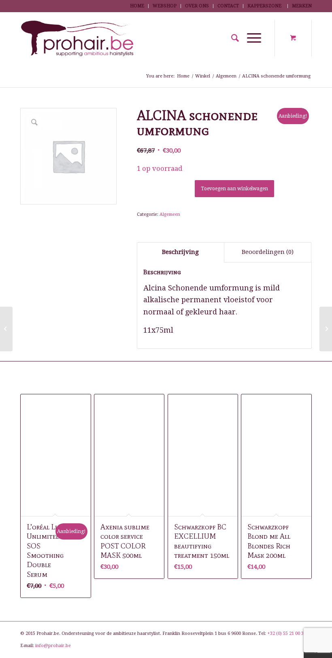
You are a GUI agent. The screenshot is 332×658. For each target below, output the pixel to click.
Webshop (165, 6)
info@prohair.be (53, 645)
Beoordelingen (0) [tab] (268, 252)
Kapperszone (264, 6)
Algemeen (170, 214)
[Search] (231, 38)
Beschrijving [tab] (180, 252)
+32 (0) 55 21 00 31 (286, 633)
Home (137, 6)
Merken (302, 6)
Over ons (197, 6)
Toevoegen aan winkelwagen (234, 188)
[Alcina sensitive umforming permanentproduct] (6, 329)
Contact (228, 6)
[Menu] (250, 38)
